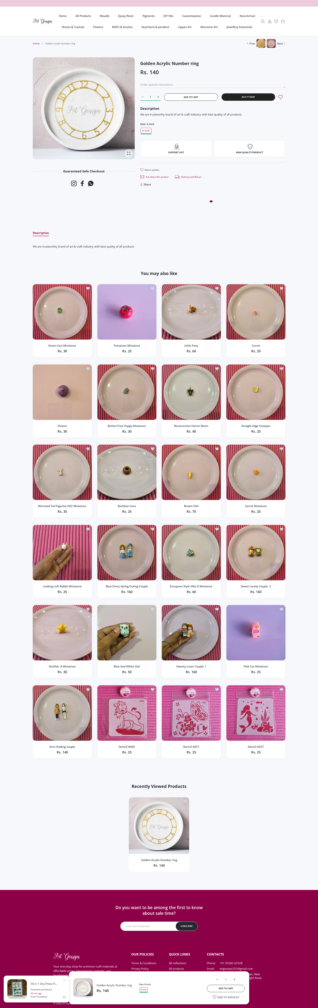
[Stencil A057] (191, 713)
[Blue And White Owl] (126, 632)
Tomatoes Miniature (126, 345)
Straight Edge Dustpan (255, 425)
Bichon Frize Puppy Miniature (127, 425)
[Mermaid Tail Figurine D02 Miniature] (62, 472)
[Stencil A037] (255, 713)
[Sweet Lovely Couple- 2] (255, 552)
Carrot (256, 345)
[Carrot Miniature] (255, 472)
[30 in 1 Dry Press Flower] (17, 989)
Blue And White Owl (127, 666)
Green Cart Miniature (62, 345)
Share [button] (147, 184)
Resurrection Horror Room (191, 425)
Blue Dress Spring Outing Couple (127, 586)
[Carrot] (255, 312)
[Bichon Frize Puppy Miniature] (126, 392)
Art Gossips (68, 1003)
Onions (62, 425)
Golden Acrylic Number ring (114, 985)
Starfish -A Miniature (62, 666)
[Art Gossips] (42, 21)
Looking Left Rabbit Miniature (62, 586)
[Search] (262, 21)
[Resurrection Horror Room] (191, 392)
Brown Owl (191, 506)
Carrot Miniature (256, 506)
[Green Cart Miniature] (62, 312)
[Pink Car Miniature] (255, 632)
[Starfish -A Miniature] (62, 632)
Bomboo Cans (127, 506)
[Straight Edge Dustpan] (255, 392)
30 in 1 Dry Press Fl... (44, 984)
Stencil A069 (127, 746)
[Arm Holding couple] (62, 713)
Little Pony (191, 345)
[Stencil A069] (126, 713)
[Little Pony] (191, 312)
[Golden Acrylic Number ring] (159, 825)
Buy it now (248, 97)
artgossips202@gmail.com (236, 968)
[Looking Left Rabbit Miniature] (62, 552)
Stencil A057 (191, 746)
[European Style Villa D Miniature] (191, 552)
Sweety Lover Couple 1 (191, 666)
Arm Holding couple (62, 746)
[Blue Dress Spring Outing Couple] (126, 552)
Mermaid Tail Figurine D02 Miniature (62, 506)
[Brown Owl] (191, 472)
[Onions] (62, 392)
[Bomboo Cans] (126, 472)
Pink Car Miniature (256, 666)
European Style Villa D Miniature (191, 586)
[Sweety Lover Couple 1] (191, 632)
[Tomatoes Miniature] (126, 312)
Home (36, 43)
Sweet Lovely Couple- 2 (256, 586)
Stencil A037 (256, 746)
